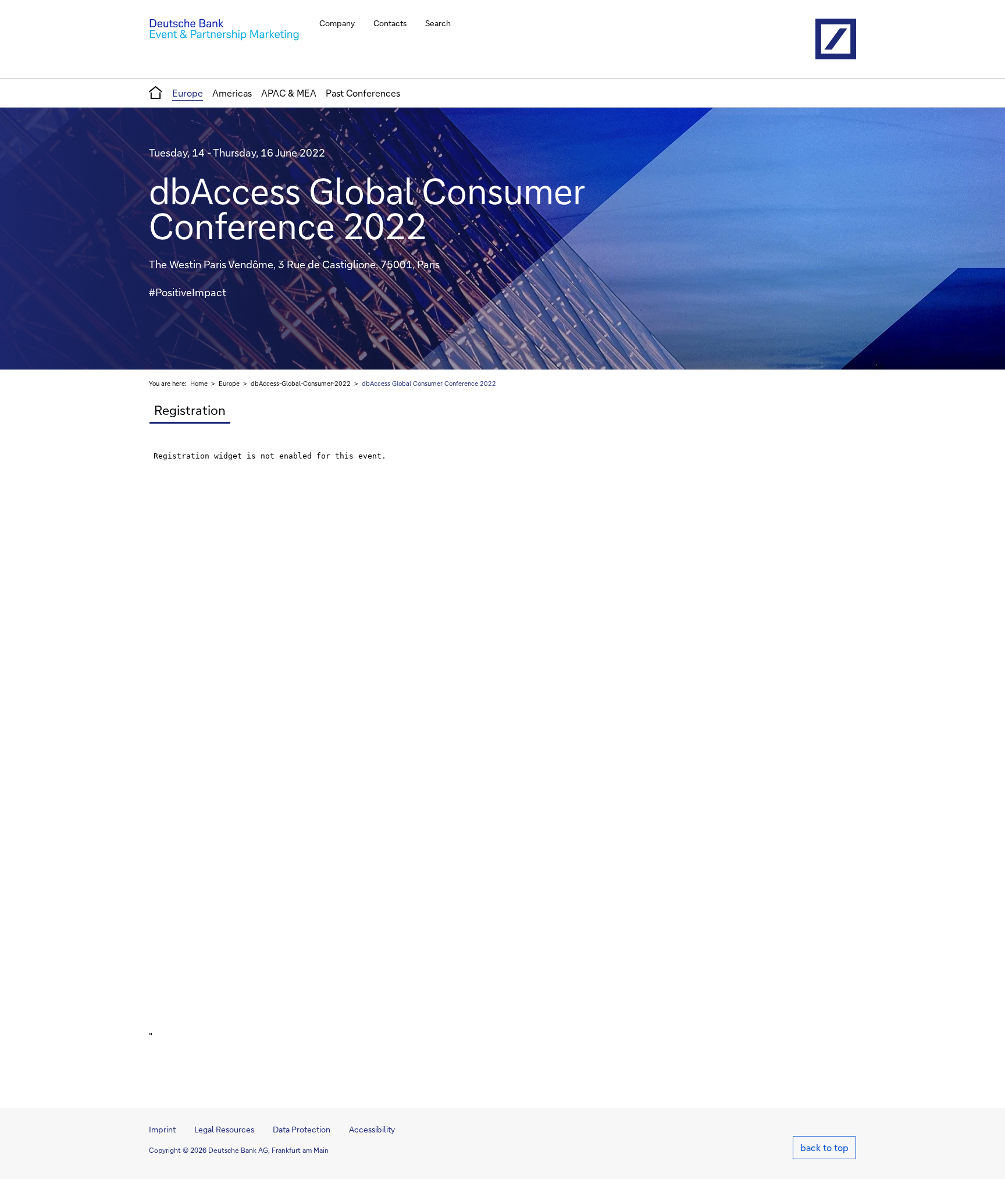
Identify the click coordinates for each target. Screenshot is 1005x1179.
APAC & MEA (288, 93)
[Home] (224, 30)
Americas (232, 93)
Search (438, 23)
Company (337, 23)
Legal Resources (224, 1129)
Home (199, 383)
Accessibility (372, 1129)
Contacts (390, 23)
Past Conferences (363, 93)
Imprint (162, 1129)
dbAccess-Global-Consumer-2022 (301, 383)
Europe (187, 93)
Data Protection (301, 1129)
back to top (824, 1147)
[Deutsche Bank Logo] (835, 39)
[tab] (189, 410)
